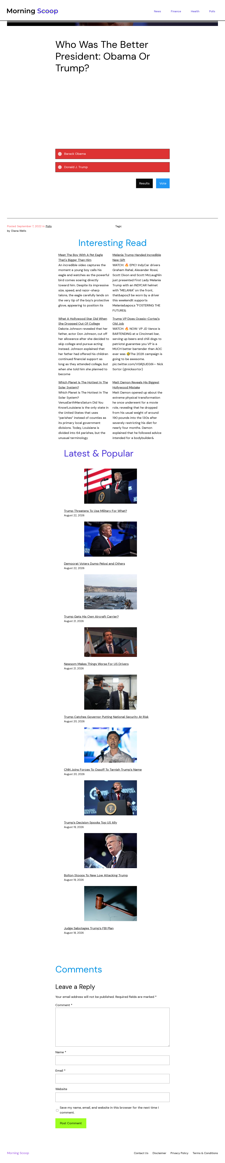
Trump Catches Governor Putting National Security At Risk (106, 717)
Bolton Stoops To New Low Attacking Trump (96, 875)
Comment (63, 1005)
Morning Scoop (18, 1153)
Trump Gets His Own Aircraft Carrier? (91, 616)
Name (60, 1052)
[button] (115, 154)
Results (144, 183)
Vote (162, 183)
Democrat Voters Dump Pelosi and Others (94, 564)
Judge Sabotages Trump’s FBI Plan (89, 928)
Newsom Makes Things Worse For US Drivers (96, 664)
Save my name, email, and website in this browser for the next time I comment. (109, 1110)
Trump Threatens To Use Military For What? (95, 511)
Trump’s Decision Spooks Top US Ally (90, 822)
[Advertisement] (112, 106)
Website (61, 1089)
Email (60, 1071)
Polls (49, 226)
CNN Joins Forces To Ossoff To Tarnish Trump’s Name (103, 770)
